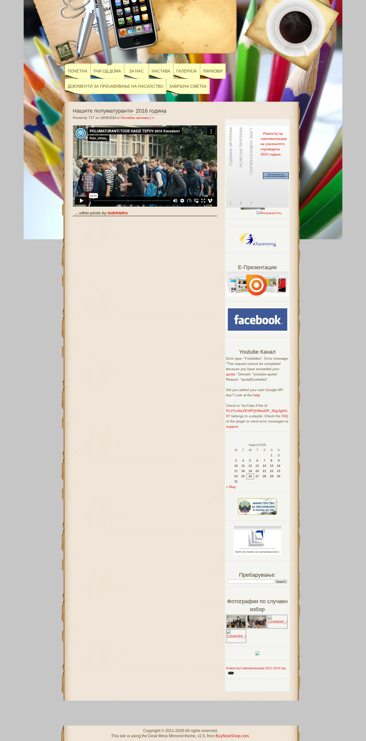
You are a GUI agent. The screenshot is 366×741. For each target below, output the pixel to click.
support (232, 426)
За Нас (136, 71)
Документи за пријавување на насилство (115, 86)
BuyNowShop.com (232, 736)
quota (230, 374)
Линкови (213, 71)
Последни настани (135, 118)
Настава (161, 71)
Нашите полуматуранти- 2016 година (119, 111)
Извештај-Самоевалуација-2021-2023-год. (256, 668)
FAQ (284, 416)
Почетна (77, 71)
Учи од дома (107, 71)
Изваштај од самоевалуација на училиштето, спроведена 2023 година (273, 143)
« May (231, 487)
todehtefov (118, 213)
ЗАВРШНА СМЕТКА (188, 86)
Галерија (186, 71)
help (256, 395)
